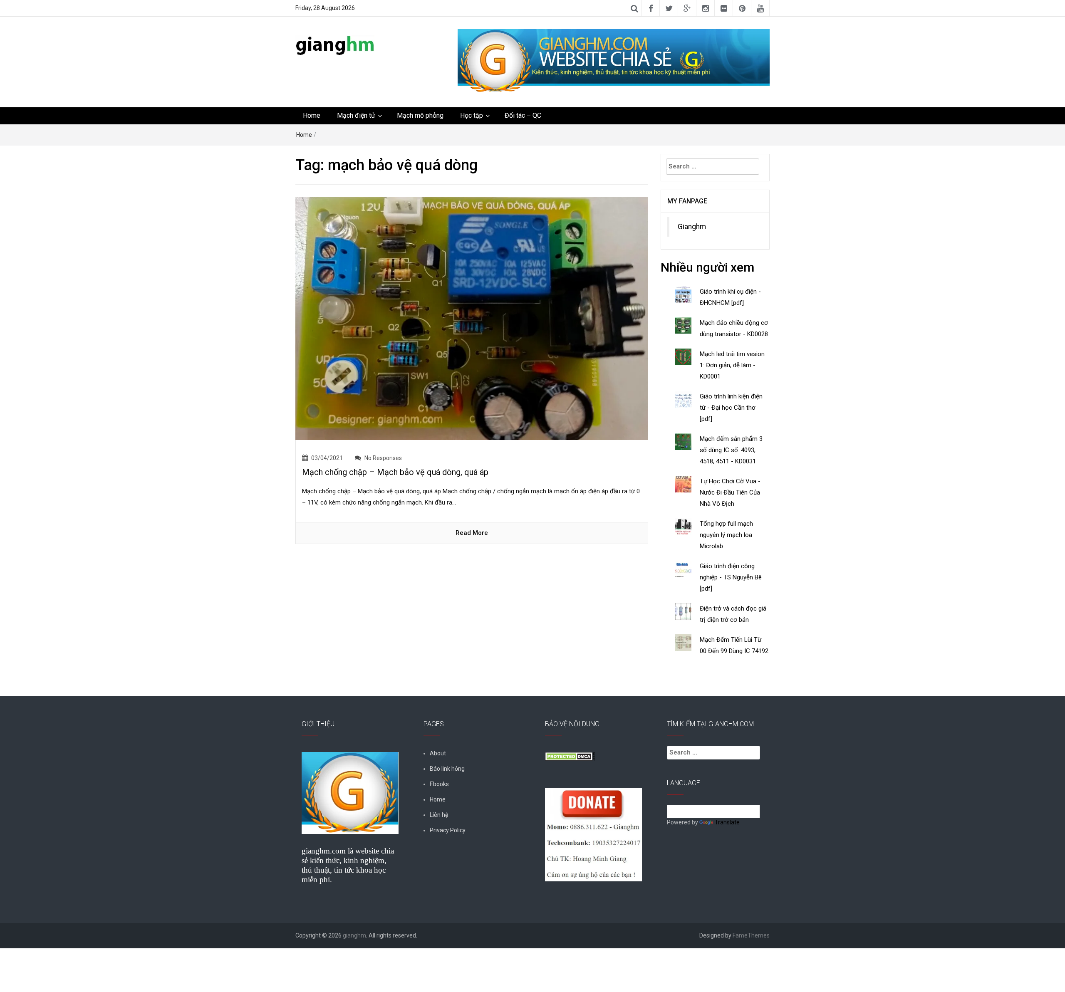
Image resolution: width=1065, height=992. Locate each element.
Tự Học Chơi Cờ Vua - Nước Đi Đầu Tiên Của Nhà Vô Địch (730, 492)
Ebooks (439, 784)
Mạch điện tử (356, 115)
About (438, 753)
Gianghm (692, 227)
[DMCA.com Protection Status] (570, 755)
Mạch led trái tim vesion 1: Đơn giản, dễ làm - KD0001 (732, 365)
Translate (727, 822)
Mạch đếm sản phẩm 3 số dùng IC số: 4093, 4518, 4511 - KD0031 (731, 450)
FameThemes (751, 935)
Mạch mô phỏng (420, 115)
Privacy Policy (448, 830)
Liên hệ (439, 814)
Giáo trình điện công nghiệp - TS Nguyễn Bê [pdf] (731, 577)
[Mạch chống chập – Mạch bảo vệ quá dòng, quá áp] (471, 318)
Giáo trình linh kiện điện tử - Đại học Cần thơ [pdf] (731, 408)
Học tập (471, 115)
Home (311, 115)
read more (472, 533)
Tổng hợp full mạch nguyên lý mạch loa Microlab (726, 535)
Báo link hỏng (447, 768)
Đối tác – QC (523, 115)
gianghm (354, 935)
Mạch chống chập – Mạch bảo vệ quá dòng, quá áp (395, 472)
